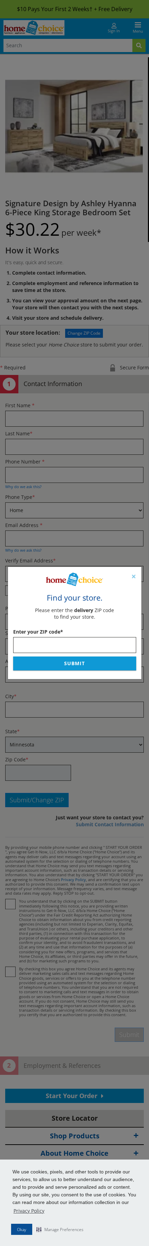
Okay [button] (21, 1229)
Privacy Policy (29, 1210)
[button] (60, 1229)
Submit (74, 663)
